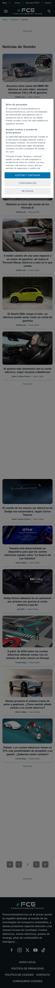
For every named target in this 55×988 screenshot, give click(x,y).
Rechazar (27, 191)
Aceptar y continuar (27, 175)
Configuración (27, 183)
